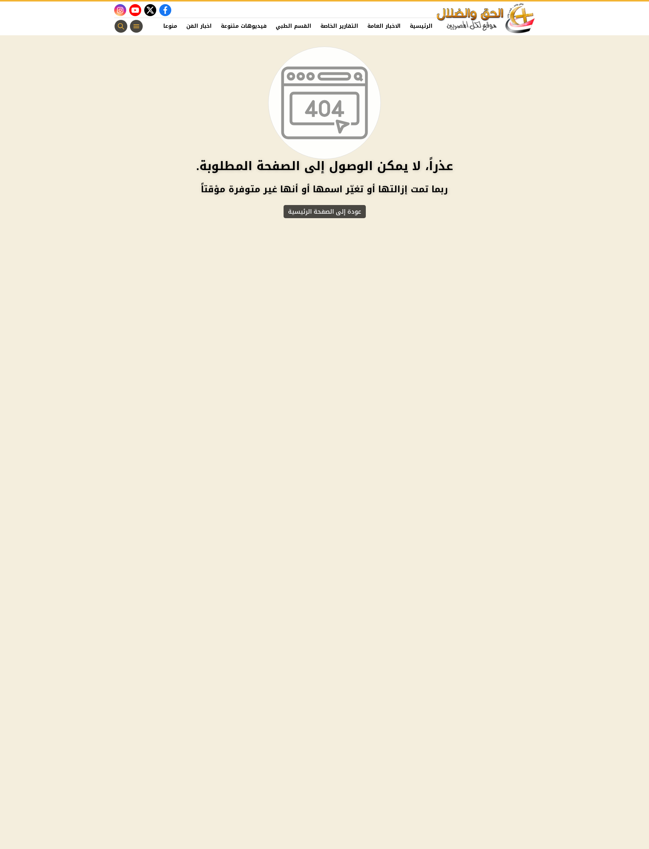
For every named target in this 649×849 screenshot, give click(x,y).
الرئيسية (421, 26)
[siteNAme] (486, 18)
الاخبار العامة (384, 26)
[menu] (136, 26)
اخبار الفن (199, 26)
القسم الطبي (293, 26)
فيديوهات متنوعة (244, 26)
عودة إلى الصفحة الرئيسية (324, 211)
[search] (121, 26)
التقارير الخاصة (339, 26)
